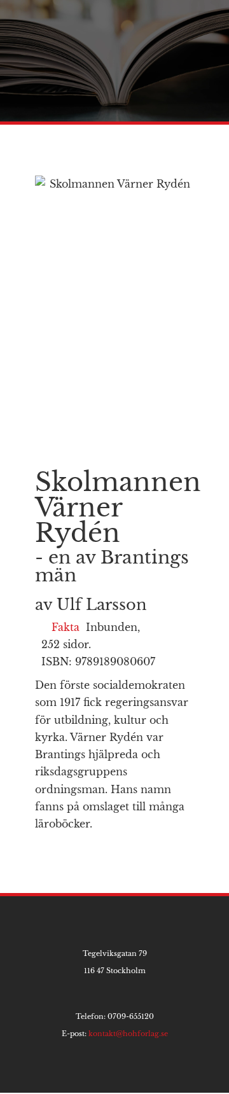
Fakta (66, 627)
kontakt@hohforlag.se (128, 1033)
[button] (207, 21)
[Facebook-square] (115, 1072)
